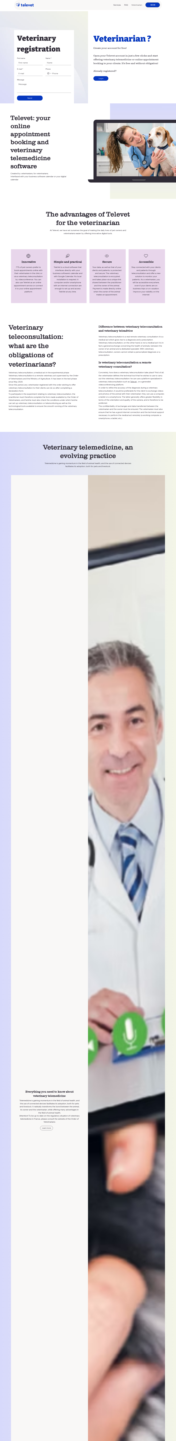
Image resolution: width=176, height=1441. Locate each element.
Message (20, 80)
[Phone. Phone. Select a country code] (49, 73)
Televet (133, 381)
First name (21, 58)
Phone (48, 69)
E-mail (20, 69)
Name (48, 58)
